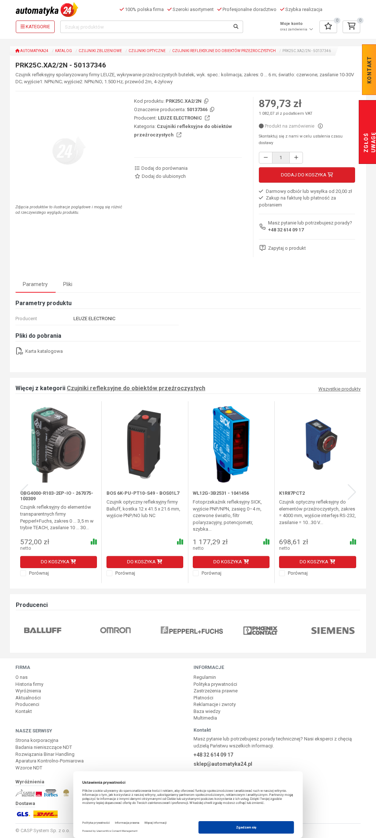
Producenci (27, 704)
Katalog (63, 51)
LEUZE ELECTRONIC (180, 118)
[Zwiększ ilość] (296, 158)
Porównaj (38, 573)
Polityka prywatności (215, 684)
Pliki (67, 284)
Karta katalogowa (43, 351)
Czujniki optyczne (147, 51)
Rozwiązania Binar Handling (45, 754)
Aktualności (28, 697)
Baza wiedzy (207, 711)
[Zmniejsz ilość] (265, 158)
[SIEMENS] (282, 630)
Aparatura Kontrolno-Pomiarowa (49, 761)
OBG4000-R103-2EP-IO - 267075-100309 (56, 495)
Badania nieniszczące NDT (43, 747)
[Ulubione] (328, 27)
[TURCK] (354, 630)
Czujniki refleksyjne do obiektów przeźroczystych (224, 51)
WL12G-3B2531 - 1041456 (221, 493)
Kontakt (23, 711)
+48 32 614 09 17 (286, 230)
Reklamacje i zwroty (215, 704)
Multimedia (205, 718)
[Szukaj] (236, 27)
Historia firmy (29, 684)
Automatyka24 (33, 51)
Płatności (203, 697)
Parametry (35, 284)
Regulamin (205, 677)
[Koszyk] (351, 27)
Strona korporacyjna (36, 740)
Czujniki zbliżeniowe (100, 51)
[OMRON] (64, 630)
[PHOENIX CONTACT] (209, 630)
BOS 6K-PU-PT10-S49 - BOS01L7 (142, 493)
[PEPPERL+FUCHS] (141, 630)
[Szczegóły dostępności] (320, 126)
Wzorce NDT (28, 768)
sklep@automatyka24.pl (223, 764)
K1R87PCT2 (292, 493)
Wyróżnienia (28, 691)
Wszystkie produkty (339, 389)
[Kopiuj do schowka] (206, 101)
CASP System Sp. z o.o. (45, 830)
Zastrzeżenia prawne (216, 691)
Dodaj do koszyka (304, 175)
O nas (21, 677)
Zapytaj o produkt (287, 248)
